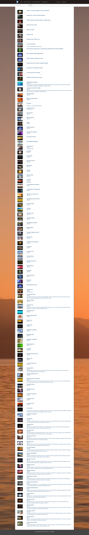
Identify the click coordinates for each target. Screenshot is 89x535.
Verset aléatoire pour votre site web (42, 531)
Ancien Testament (27, 1)
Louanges (58, 1)
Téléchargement (44, 1)
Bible (21, 1)
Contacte (52, 531)
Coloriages (63, 1)
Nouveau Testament (36, 1)
